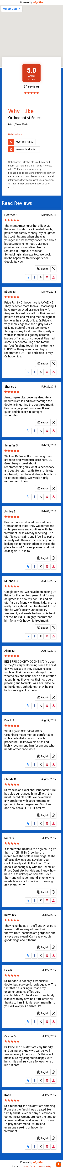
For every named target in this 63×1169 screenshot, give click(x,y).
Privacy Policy (45, 1166)
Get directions (15, 134)
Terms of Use (29, 1166)
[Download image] (53, 277)
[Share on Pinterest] (47, 277)
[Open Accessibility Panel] (58, 1164)
